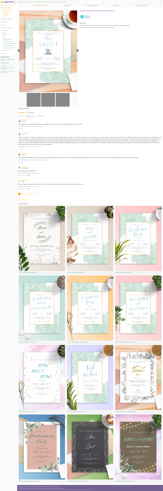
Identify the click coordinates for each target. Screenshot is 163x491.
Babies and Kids (6, 50)
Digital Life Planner (4, 63)
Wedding (4, 33)
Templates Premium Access (32, 186)
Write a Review (22, 199)
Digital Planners (92, 5)
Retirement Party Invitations (9, 43)
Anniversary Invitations (8, 45)
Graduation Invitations (8, 41)
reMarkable (5, 11)
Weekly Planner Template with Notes (34, 126)
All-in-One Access (7, 5)
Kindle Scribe (6, 15)
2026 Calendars (6, 7)
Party (31, 2)
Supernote (5, 13)
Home (19, 2)
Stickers (116, 5)
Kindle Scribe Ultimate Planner (33, 173)
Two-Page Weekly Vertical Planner (34, 146)
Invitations (25, 2)
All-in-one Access (141, 5)
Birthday (4, 35)
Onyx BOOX (5, 14)
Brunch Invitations (7, 39)
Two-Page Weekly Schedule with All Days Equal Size (38, 159)
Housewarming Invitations (40, 2)
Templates (67, 5)
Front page (3, 65)
